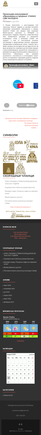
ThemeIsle (28, 431)
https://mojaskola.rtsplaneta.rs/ (20, 207)
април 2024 (8, 295)
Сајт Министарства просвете (20, 236)
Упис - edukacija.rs (20, 238)
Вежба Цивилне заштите (13, 197)
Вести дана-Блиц (20, 234)
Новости (7, 395)
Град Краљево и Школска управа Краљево (20, 187)
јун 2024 (7, 292)
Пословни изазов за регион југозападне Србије (31, 125)
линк (11, 110)
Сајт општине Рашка (20, 232)
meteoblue (20, 341)
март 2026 (7, 285)
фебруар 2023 (9, 302)
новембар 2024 (9, 288)
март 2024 (7, 299)
